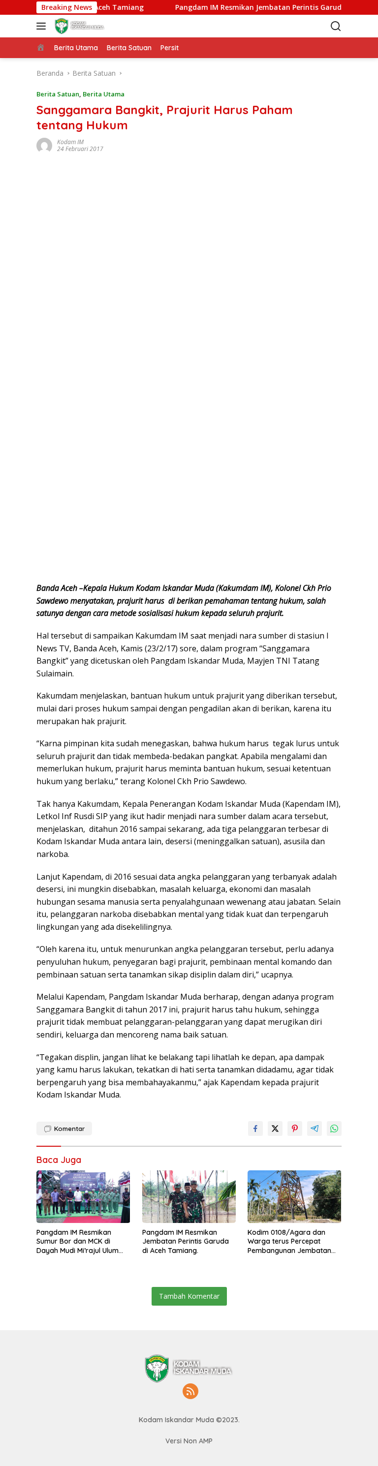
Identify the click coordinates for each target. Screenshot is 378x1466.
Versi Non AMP (189, 1440)
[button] (43, 26)
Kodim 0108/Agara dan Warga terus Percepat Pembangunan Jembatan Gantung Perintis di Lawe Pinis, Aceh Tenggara (289, 1241)
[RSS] (190, 1392)
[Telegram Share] (314, 1128)
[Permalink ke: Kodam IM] (44, 145)
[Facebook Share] (255, 1128)
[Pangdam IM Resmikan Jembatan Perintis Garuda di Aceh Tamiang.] (189, 1196)
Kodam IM (70, 142)
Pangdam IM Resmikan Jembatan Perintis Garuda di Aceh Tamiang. (185, 1241)
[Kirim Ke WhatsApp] (334, 1128)
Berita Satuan (57, 94)
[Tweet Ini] (275, 1128)
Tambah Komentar (189, 1296)
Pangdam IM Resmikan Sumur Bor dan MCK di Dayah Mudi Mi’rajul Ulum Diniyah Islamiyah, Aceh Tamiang (77, 1241)
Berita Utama (104, 94)
